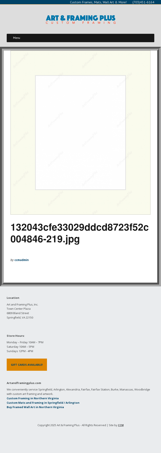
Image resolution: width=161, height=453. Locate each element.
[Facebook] (69, 438)
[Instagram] (92, 438)
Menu (16, 38)
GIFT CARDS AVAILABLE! (27, 365)
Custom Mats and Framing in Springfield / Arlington (43, 403)
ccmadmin (21, 260)
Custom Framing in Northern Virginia (33, 398)
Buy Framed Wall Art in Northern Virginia (35, 407)
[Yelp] (77, 438)
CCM (121, 425)
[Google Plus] (84, 438)
